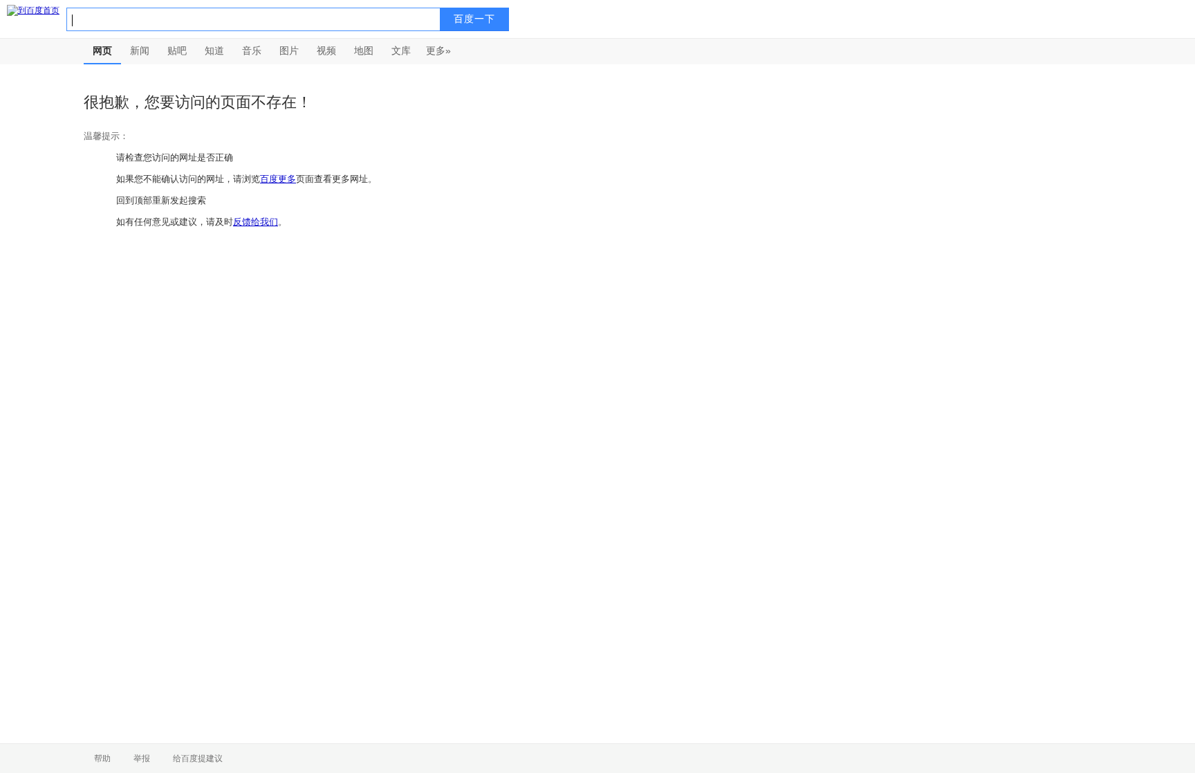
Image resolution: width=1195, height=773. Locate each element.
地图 (363, 50)
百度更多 (278, 179)
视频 (326, 50)
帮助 (102, 758)
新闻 (139, 50)
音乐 (251, 50)
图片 (289, 50)
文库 (401, 50)
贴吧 (177, 50)
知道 (214, 50)
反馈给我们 (255, 222)
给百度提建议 (198, 758)
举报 (141, 758)
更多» (438, 50)
